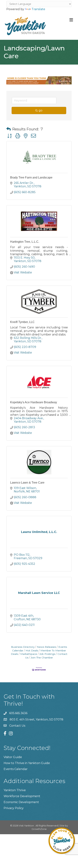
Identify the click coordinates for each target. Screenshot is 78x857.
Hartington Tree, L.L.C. (24, 241)
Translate (38, 9)
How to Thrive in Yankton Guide (27, 763)
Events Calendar (16, 769)
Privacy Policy (14, 808)
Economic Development (21, 802)
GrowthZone (39, 829)
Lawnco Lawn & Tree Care (27, 482)
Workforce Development (22, 796)
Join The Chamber (42, 657)
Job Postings (47, 653)
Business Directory (22, 646)
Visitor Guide (13, 757)
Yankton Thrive (15, 790)
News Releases (46, 646)
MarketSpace (28, 653)
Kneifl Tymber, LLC (22, 322)
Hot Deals (32, 650)
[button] (8, 129)
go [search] (40, 110)
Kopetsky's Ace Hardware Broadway (33, 402)
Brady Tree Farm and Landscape (31, 177)
